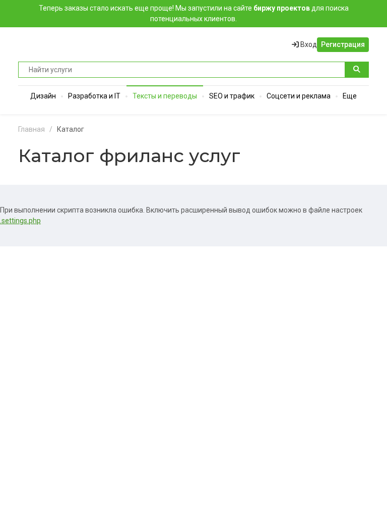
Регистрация (343, 44)
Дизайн (43, 96)
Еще (350, 96)
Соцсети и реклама (299, 96)
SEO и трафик (231, 96)
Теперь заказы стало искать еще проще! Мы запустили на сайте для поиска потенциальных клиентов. (194, 13)
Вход (308, 44)
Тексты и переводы (165, 96)
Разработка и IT (94, 96)
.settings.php (20, 221)
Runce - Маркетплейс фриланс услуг (56, 44)
